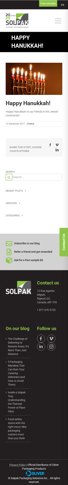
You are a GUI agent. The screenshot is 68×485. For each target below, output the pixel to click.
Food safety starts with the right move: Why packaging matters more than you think (17, 429)
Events (30, 123)
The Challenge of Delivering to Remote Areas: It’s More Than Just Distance (18, 346)
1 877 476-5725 (46, 309)
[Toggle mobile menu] (58, 20)
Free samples (48, 3)
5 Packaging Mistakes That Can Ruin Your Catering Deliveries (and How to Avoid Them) (16, 373)
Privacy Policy (17, 464)
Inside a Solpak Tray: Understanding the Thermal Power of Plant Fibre (17, 402)
